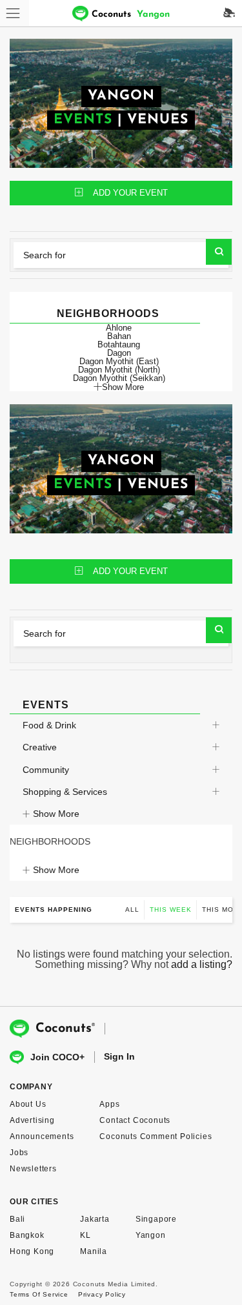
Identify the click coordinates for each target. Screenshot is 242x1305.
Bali (17, 1219)
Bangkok (27, 1235)
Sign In (119, 1056)
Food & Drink (49, 725)
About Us (28, 1104)
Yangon (151, 1235)
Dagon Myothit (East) (119, 361)
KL (85, 1235)
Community (46, 770)
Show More (123, 386)
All (132, 909)
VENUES (157, 120)
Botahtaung (118, 344)
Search (219, 252)
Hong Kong (32, 1251)
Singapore (156, 1219)
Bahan (119, 336)
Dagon (119, 353)
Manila (93, 1251)
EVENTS (83, 120)
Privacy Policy (102, 1294)
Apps (109, 1104)
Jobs (19, 1152)
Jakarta (95, 1219)
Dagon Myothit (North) (119, 370)
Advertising (32, 1120)
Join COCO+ (57, 1057)
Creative (40, 747)
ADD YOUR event (130, 193)
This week (171, 909)
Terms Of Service (39, 1294)
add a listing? (201, 964)
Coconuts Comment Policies (155, 1136)
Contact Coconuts (134, 1120)
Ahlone (119, 328)
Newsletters (33, 1168)
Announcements (42, 1136)
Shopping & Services (65, 791)
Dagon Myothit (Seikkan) (119, 378)
